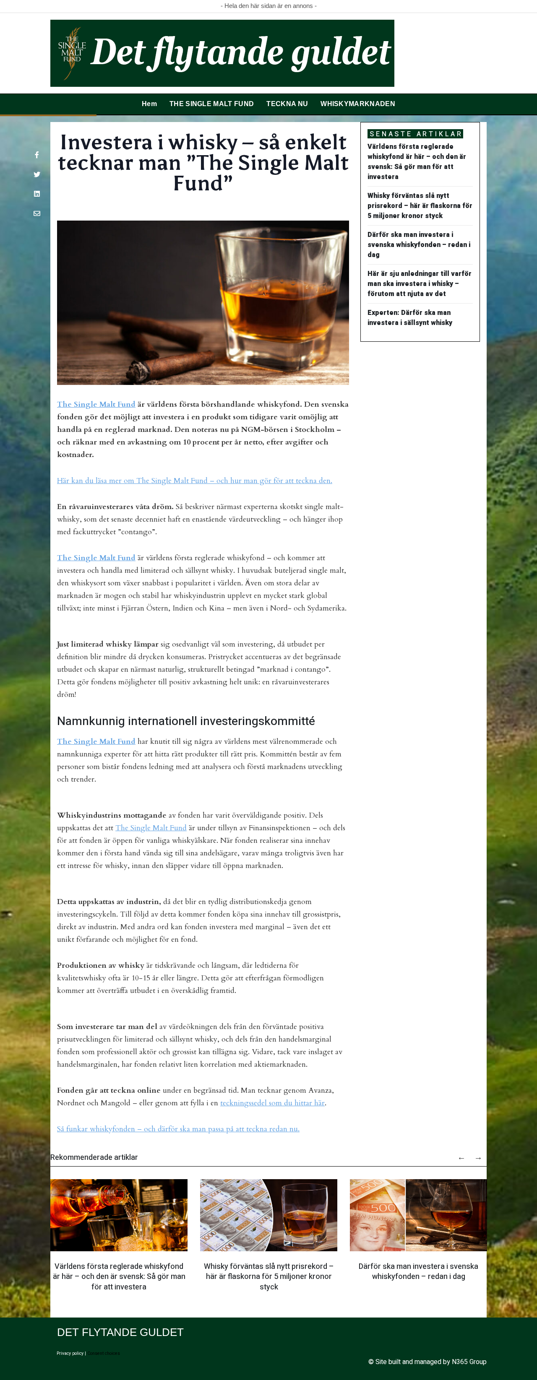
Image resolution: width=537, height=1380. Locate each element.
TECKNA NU (287, 103)
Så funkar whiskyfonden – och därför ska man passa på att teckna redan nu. (178, 1129)
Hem (149, 103)
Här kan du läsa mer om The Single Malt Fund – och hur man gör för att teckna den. (194, 481)
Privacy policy (70, 1353)
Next (474, 1154)
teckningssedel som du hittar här (272, 1103)
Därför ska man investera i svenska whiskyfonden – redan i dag (418, 1271)
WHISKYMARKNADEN (358, 103)
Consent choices (103, 1353)
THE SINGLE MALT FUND (211, 103)
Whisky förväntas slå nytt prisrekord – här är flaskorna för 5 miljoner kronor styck (269, 1276)
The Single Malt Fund (96, 404)
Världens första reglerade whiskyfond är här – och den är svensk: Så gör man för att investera (119, 1276)
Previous (457, 1154)
